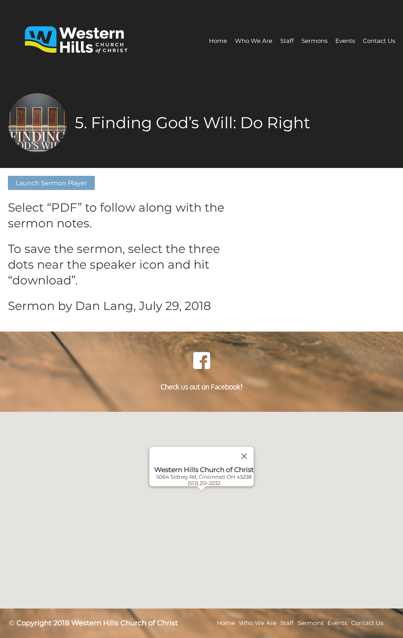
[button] (211, 510)
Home (218, 40)
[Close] (244, 456)
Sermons (314, 40)
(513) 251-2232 (204, 483)
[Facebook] (201, 360)
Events (345, 40)
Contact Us (379, 40)
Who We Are (253, 40)
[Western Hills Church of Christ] (87, 40)
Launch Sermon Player (51, 183)
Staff (287, 40)
